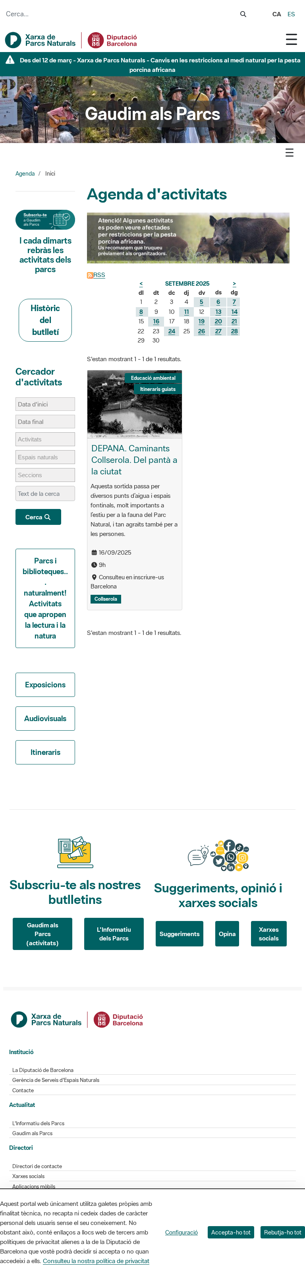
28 (234, 331)
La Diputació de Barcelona (42, 1070)
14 (234, 311)
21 (234, 321)
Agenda (25, 173)
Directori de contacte (37, 1166)
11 (186, 311)
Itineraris (45, 752)
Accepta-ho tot (231, 1232)
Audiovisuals (45, 718)
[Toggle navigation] (291, 39)
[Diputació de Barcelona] (77, 1018)
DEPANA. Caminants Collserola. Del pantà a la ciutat (134, 460)
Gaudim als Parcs (32, 1133)
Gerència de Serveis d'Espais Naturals (55, 1080)
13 (218, 311)
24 (171, 331)
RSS (99, 275)
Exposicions (45, 684)
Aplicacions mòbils (33, 1186)
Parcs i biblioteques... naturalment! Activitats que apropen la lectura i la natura (45, 598)
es (291, 14)
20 (218, 321)
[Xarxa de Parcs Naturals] (71, 40)
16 (156, 321)
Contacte (23, 1090)
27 (218, 331)
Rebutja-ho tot (282, 1232)
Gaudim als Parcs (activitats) (42, 934)
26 (201, 331)
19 (202, 321)
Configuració (181, 1232)
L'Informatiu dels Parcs (114, 933)
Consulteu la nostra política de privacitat (96, 1261)
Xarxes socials (269, 933)
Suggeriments (180, 934)
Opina (227, 934)
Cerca (34, 517)
